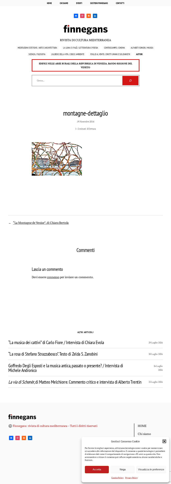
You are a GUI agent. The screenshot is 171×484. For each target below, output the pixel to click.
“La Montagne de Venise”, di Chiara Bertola (41, 223)
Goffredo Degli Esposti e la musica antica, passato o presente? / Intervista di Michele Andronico (65, 368)
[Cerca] (130, 80)
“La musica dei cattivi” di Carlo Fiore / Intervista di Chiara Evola (56, 342)
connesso (53, 277)
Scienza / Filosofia (37, 54)
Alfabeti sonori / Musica (142, 47)
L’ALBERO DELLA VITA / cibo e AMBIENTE (67, 54)
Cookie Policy (117, 477)
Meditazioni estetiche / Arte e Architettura (37, 47)
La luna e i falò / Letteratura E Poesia (80, 47)
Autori (139, 54)
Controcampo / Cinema (114, 47)
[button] (164, 441)
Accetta (97, 469)
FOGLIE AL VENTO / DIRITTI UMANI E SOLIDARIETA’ (110, 54)
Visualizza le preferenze (151, 469)
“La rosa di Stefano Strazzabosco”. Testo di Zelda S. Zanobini (53, 354)
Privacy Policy (131, 477)
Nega (123, 469)
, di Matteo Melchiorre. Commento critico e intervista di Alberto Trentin (74, 382)
